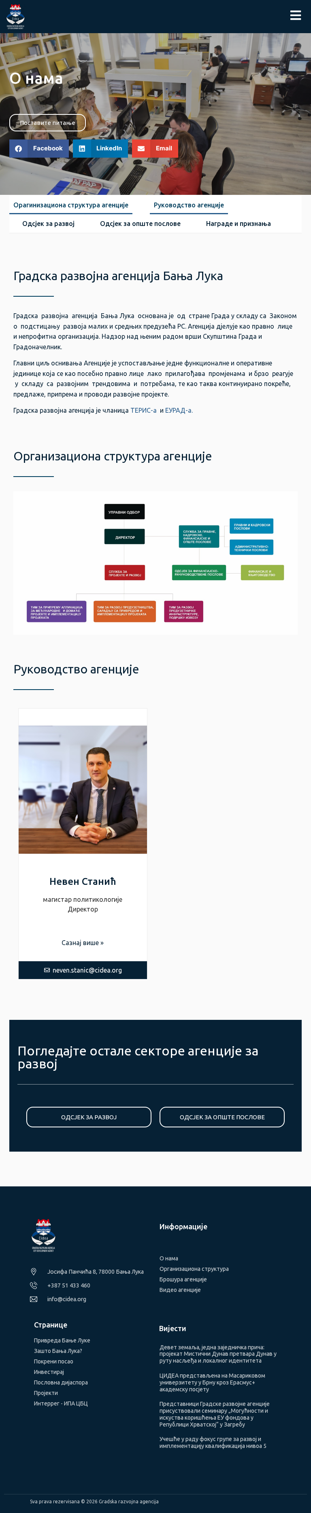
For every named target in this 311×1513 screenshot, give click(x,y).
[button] (39, 148)
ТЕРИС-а (143, 410)
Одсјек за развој (48, 223)
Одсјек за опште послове (140, 223)
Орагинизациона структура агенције (70, 205)
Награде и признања (238, 223)
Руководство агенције (189, 205)
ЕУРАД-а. (179, 410)
